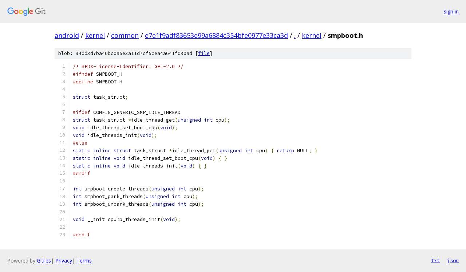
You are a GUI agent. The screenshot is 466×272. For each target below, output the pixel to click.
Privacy (63, 260)
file (204, 53)
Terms (84, 260)
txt (435, 260)
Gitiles (44, 260)
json (453, 260)
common (125, 35)
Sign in (451, 11)
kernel (95, 35)
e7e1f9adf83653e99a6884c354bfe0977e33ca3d (216, 35)
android (67, 35)
